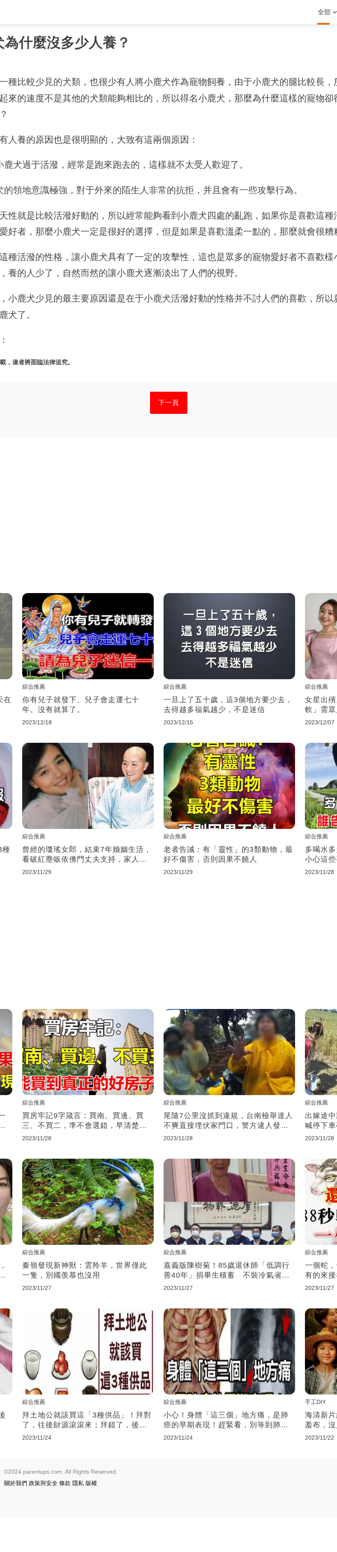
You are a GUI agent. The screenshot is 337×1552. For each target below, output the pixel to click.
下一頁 (168, 402)
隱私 (78, 1483)
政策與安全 (43, 1483)
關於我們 (15, 1483)
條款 (65, 1483)
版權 (91, 1483)
